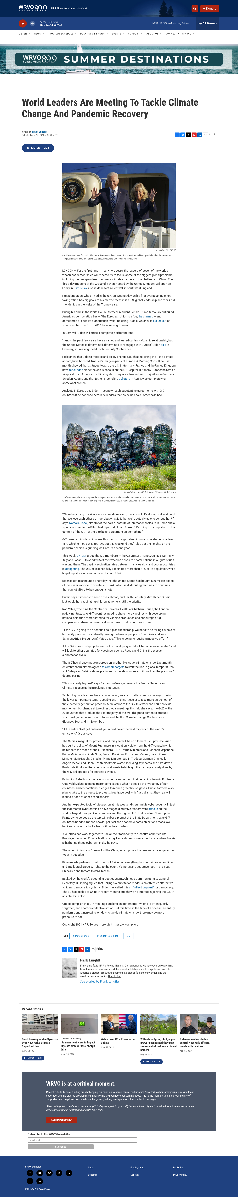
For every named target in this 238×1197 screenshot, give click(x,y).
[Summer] (119, 59)
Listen (23, 33)
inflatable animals (137, 969)
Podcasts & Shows (92, 33)
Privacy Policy (180, 1175)
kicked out (159, 320)
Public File (178, 1167)
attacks (153, 809)
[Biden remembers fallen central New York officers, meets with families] (198, 1024)
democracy (104, 969)
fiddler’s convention (147, 972)
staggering (72, 568)
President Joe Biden (108, 936)
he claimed (146, 316)
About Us (153, 33)
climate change (81, 936)
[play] (22, 23)
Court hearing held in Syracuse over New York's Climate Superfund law (40, 1042)
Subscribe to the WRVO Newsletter (49, 1134)
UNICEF (81, 555)
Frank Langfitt (39, 131)
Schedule (92, 1175)
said (163, 344)
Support (134, 33)
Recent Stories (32, 1009)
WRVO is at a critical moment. (81, 1083)
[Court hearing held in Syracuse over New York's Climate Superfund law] (40, 1024)
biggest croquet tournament (107, 972)
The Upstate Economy (71, 1038)
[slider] (37, 23)
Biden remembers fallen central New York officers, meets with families (195, 1042)
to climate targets (113, 667)
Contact (134, 1175)
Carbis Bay (80, 288)
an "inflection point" (141, 887)
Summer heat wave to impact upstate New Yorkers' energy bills (78, 1046)
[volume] (32, 23)
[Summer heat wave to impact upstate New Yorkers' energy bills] (79, 1024)
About (91, 1167)
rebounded (76, 370)
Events (116, 33)
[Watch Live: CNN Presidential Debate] (119, 1024)
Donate (211, 8)
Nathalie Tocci (78, 523)
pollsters (124, 378)
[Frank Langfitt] (69, 968)
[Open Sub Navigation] (29, 33)
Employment (137, 1167)
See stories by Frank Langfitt (99, 981)
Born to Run (114, 976)
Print (212, 134)
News (37, 33)
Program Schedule (60, 33)
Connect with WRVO (178, 33)
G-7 (128, 936)
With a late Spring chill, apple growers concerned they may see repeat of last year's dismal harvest (158, 1044)
